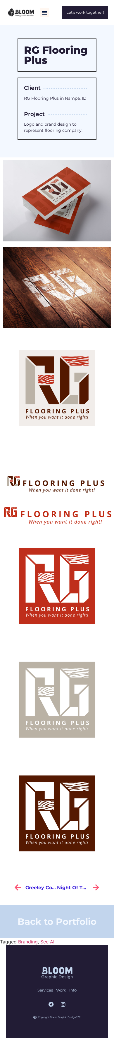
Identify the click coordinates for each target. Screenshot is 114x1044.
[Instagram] (63, 1004)
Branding (28, 942)
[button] (44, 12)
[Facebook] (51, 1004)
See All (48, 942)
